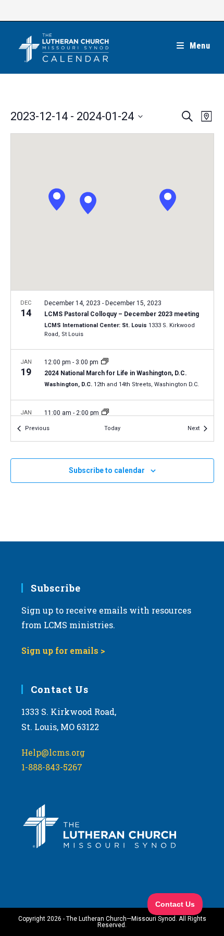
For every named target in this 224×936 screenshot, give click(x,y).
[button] (88, 203)
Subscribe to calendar (107, 470)
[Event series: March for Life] (104, 362)
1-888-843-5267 (51, 766)
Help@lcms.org (53, 752)
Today (112, 428)
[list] (112, 353)
